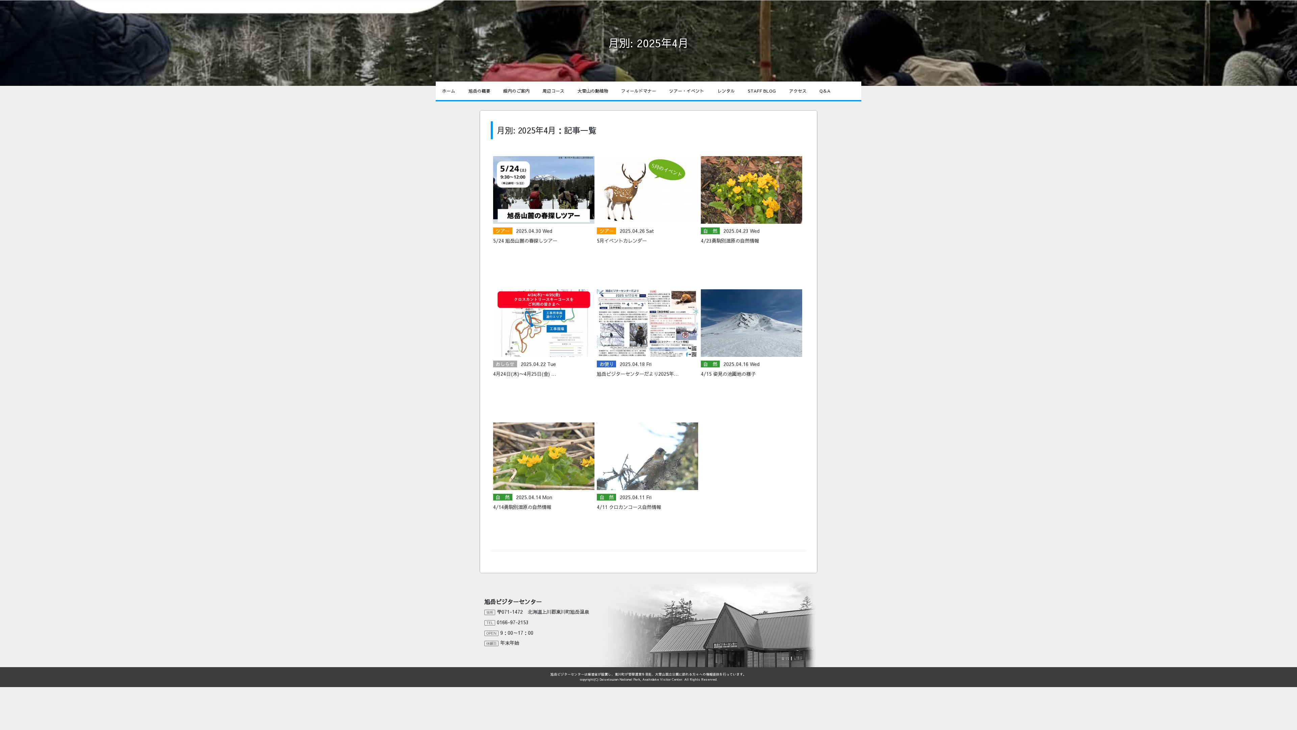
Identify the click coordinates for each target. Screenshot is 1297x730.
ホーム (448, 91)
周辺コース (553, 91)
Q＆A (824, 91)
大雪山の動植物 (593, 91)
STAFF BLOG (762, 91)
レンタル (726, 91)
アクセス (798, 91)
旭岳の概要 (479, 91)
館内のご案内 (516, 91)
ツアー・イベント (686, 91)
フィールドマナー (638, 91)
